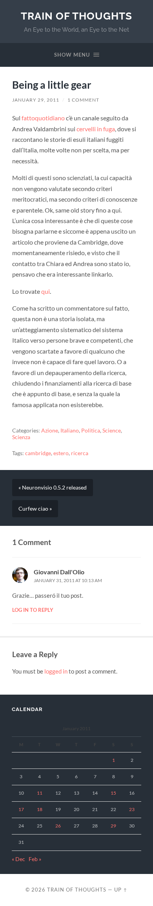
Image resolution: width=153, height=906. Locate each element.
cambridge (38, 453)
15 (113, 793)
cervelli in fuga (95, 128)
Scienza (21, 437)
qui (45, 291)
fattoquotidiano (43, 118)
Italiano (69, 430)
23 (132, 809)
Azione (49, 430)
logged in (55, 671)
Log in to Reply (32, 610)
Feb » (35, 859)
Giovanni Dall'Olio (59, 571)
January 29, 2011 (35, 100)
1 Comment (83, 100)
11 (39, 793)
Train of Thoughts (76, 16)
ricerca (79, 453)
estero (61, 453)
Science (111, 430)
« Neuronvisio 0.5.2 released (52, 487)
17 (21, 809)
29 (113, 826)
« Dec (18, 859)
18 (39, 809)
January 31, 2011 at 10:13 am (68, 580)
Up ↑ (121, 889)
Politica (90, 430)
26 (58, 826)
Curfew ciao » (35, 509)
